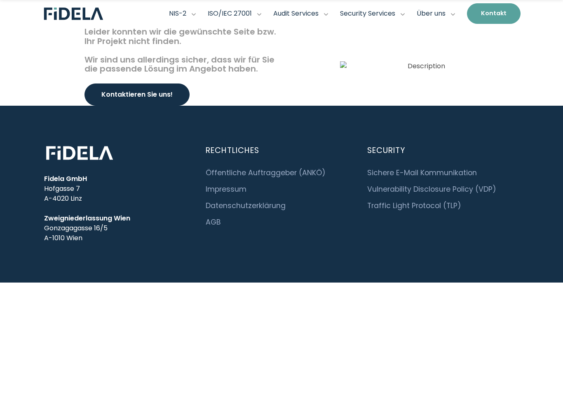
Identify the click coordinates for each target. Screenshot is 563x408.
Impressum (226, 189)
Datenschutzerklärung (246, 206)
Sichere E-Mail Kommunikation (422, 173)
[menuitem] (493, 13)
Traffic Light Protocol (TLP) (414, 206)
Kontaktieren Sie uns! (137, 94)
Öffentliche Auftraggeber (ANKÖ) (266, 173)
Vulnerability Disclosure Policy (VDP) (431, 189)
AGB (213, 222)
